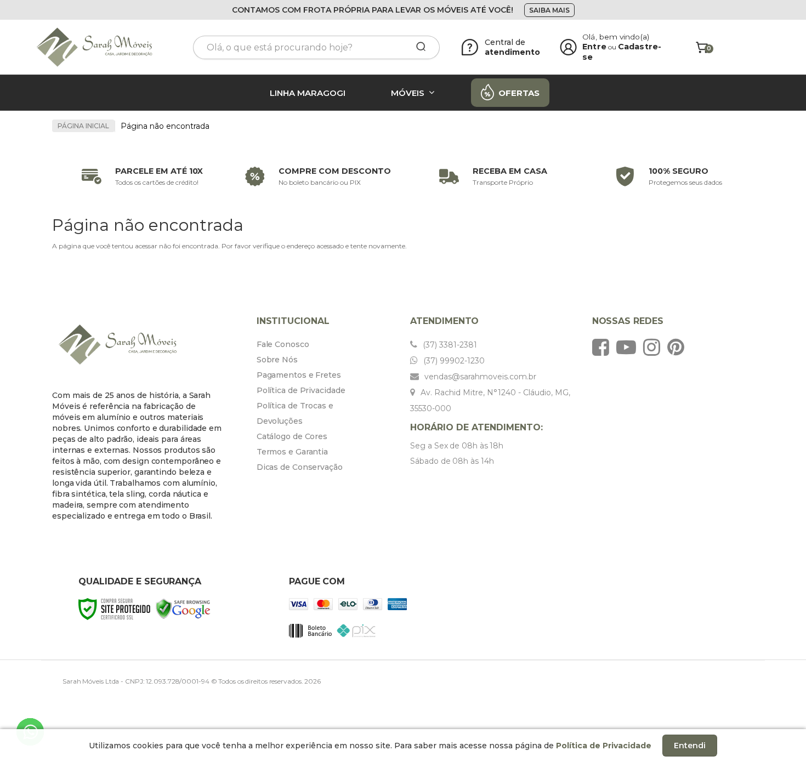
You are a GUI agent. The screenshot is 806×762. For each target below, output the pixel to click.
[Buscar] (417, 47)
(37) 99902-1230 (453, 361)
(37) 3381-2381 (449, 345)
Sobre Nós (277, 360)
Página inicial (83, 126)
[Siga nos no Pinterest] (678, 347)
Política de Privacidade (301, 390)
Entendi (690, 745)
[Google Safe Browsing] (183, 608)
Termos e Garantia (292, 452)
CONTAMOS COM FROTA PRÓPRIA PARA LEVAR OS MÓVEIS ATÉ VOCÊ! (372, 10)
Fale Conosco (283, 344)
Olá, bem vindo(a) (615, 36)
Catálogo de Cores (292, 436)
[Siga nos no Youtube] (629, 347)
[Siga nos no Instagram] (654, 347)
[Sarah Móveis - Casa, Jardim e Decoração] (107, 47)
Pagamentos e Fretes (299, 375)
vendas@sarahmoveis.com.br (479, 377)
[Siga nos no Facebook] (603, 347)
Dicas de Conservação (300, 467)
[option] (140, 176)
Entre (594, 47)
